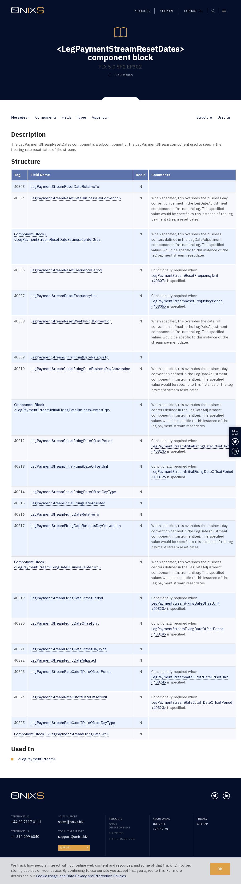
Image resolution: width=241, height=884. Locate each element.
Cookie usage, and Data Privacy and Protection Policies (81, 876)
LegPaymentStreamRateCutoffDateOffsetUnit (69, 697)
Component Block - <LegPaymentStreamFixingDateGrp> (61, 734)
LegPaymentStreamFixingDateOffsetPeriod (67, 598)
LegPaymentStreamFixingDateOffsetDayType (69, 649)
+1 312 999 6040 (25, 836)
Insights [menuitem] (159, 823)
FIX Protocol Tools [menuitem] (122, 838)
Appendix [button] (99, 117)
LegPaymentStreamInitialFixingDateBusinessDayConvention (80, 368)
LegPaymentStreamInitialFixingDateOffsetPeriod (71, 440)
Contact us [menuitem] (193, 11)
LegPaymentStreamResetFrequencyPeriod (66, 270)
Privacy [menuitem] (202, 818)
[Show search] (215, 11)
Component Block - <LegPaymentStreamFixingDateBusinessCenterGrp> (57, 565)
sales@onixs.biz (71, 822)
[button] (29, 117)
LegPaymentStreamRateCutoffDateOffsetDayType (73, 722)
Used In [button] (223, 117)
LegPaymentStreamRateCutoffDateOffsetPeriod (71, 671)
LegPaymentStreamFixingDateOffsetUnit (65, 623)
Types (82, 117)
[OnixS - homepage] (27, 10)
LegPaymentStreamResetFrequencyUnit (64, 295)
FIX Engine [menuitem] (116, 833)
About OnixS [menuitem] (161, 818)
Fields (66, 117)
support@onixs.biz (73, 836)
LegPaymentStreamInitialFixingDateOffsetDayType (73, 492)
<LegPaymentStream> (37, 759)
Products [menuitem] (142, 11)
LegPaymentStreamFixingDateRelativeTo (65, 514)
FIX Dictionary (124, 74)
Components (45, 117)
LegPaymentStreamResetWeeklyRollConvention (71, 321)
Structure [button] (204, 117)
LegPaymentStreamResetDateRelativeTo (65, 186)
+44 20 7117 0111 (26, 822)
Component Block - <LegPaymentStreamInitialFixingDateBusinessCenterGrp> (62, 407)
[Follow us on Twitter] (214, 795)
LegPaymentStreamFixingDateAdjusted (63, 660)
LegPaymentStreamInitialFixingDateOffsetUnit (69, 466)
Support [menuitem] (166, 11)
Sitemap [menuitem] (202, 823)
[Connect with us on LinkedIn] (226, 795)
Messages (19, 117)
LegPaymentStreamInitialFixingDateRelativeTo (69, 357)
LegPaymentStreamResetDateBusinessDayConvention (76, 198)
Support (65, 847)
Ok (220, 869)
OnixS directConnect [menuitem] (119, 826)
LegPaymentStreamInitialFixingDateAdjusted (68, 503)
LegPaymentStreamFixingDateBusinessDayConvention (76, 525)
